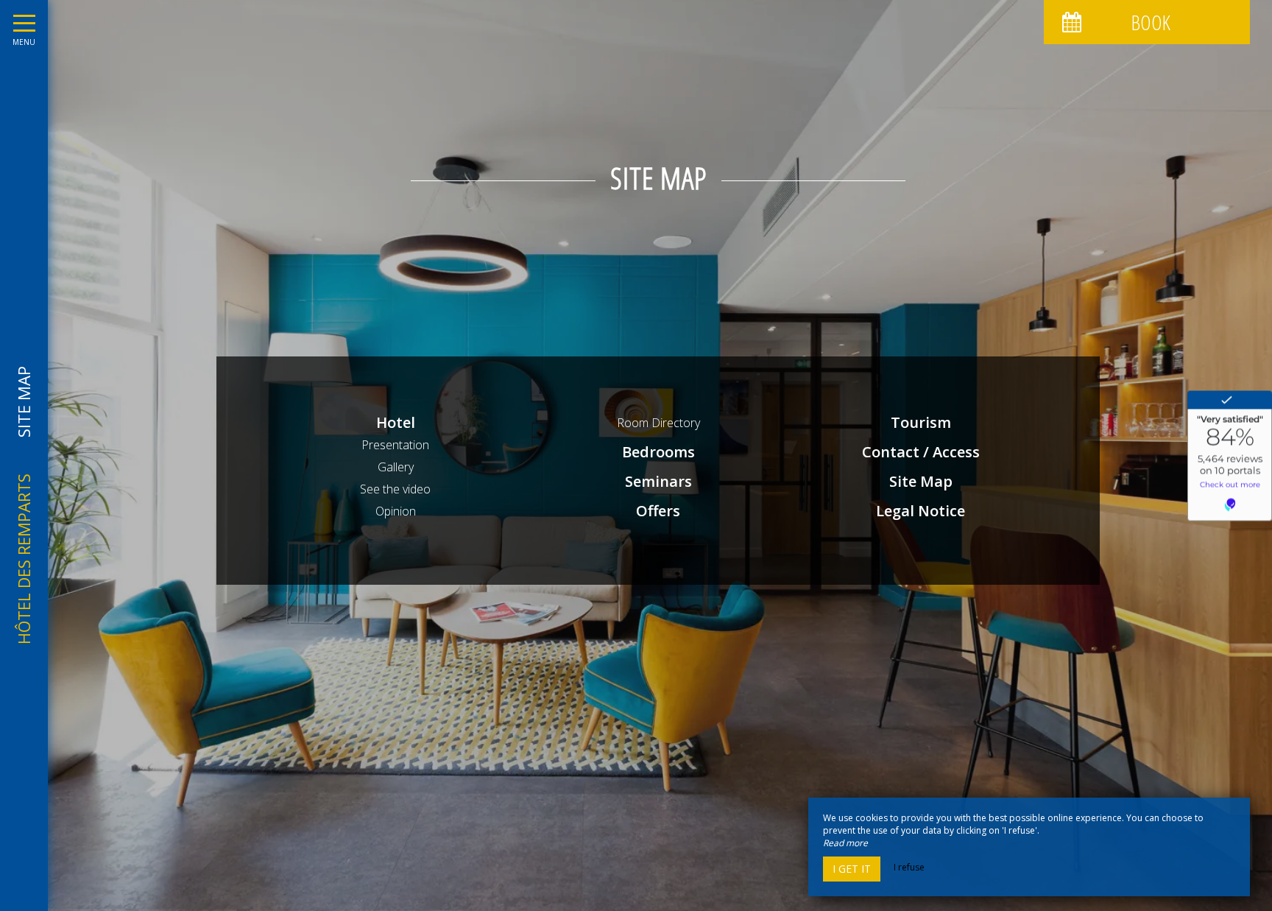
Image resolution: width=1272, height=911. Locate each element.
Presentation (395, 445)
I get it (852, 869)
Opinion (395, 511)
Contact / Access (921, 452)
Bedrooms (658, 452)
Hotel (395, 422)
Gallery (396, 467)
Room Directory (658, 423)
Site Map (921, 481)
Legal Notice (920, 511)
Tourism (921, 422)
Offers (658, 511)
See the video (395, 489)
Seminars (658, 481)
